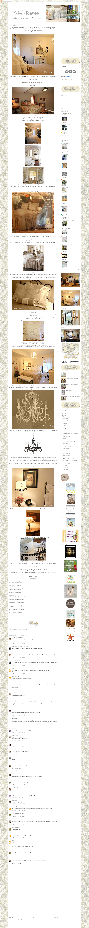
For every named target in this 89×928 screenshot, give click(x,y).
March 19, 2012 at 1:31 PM (18, 740)
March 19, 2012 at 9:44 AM (18, 673)
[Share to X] (24, 629)
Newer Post (11, 917)
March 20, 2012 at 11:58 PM (18, 784)
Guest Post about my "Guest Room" (69, 446)
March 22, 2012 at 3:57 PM (18, 824)
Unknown (13, 806)
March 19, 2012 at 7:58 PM (18, 753)
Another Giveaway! (66, 448)
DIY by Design (64, 195)
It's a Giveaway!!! (69, 390)
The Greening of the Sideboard (68, 458)
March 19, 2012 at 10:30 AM (18, 706)
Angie (13, 773)
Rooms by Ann (14, 743)
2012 (63, 415)
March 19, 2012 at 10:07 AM (18, 696)
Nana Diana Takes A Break (66, 124)
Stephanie (13, 800)
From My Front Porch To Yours (13, 599)
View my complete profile (66, 68)
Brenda (13, 833)
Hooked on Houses (65, 217)
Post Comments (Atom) (17, 919)
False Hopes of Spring (67, 463)
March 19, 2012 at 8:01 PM (18, 760)
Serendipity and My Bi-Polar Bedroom (73, 396)
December (65, 416)
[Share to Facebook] (26, 629)
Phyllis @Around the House (16, 813)
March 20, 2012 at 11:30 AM (18, 777)
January (64, 469)
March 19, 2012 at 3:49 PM (18, 746)
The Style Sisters (65, 154)
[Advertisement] (18, 907)
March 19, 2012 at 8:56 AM (18, 643)
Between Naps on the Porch (67, 137)
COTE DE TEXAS (65, 214)
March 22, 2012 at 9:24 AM (18, 803)
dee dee (13, 709)
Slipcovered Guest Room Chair (68, 450)
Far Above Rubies (65, 151)
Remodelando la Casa (66, 206)
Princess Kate (14, 749)
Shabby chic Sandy (15, 780)
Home (33, 917)
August (64, 423)
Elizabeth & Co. (65, 179)
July (64, 425)
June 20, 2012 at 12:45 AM (18, 865)
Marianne (13, 756)
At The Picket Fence (15, 699)
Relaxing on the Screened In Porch (72, 384)
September (65, 421)
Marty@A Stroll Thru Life (16, 660)
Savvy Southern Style (66, 228)
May (64, 428)
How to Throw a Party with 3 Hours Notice (70, 460)
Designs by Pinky (65, 253)
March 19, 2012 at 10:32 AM (18, 715)
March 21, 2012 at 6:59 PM (18, 790)
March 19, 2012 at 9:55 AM (18, 689)
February (65, 467)
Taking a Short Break (66, 455)
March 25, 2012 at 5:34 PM (18, 848)
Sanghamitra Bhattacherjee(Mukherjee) (18, 763)
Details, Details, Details (67, 453)
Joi (12, 840)
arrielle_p (13, 858)
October (64, 420)
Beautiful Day (65, 443)
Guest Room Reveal (66, 462)
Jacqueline (13, 735)
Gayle (13, 793)
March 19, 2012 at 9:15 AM (18, 657)
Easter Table (65, 438)
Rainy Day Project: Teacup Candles (69, 441)
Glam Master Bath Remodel (71, 372)
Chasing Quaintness (65, 261)
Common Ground (65, 187)
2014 (63, 411)
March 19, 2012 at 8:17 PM (18, 770)
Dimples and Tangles (66, 143)
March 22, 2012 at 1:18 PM (18, 816)
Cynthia (13, 728)
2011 (63, 471)
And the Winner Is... (66, 465)
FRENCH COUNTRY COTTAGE (68, 220)
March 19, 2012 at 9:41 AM (18, 665)
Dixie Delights (64, 132)
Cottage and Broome (15, 827)
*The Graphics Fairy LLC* (67, 113)
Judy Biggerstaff (14, 692)
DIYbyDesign (14, 787)
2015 (63, 410)
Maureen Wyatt (14, 676)
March (64, 432)
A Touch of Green (66, 456)
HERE (42, 348)
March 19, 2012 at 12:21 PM (18, 732)
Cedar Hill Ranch (65, 203)
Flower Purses (65, 445)
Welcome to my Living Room (68, 439)
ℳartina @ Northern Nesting (17, 637)
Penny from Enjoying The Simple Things (19, 646)
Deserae (13, 668)
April (64, 430)
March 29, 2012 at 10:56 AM (18, 855)
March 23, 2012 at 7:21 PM (18, 837)
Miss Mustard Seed (65, 135)
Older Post (56, 917)
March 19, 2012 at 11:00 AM (18, 725)
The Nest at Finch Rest (66, 236)
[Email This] (22, 629)
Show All (79, 269)
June (64, 426)
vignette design (65, 162)
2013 (63, 413)
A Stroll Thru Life (65, 140)
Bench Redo (65, 451)
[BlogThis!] (23, 629)
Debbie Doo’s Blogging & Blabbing (17, 582)
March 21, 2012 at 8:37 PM (18, 797)
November (65, 418)
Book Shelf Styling (66, 436)
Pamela (13, 819)
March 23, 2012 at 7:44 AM (18, 831)
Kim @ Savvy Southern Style (17, 652)
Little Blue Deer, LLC (47, 924)
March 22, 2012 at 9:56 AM (18, 810)
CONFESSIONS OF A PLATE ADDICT (69, 170)
